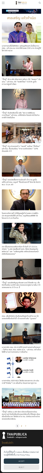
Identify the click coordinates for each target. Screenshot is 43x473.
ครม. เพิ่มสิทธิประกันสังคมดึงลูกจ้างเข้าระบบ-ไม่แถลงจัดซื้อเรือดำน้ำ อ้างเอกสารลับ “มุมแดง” (20, 317)
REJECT (21, 467)
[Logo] (21, 3)
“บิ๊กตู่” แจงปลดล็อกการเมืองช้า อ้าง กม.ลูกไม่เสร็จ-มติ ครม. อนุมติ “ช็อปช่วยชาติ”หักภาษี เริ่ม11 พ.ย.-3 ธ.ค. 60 (21, 182)
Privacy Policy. (25, 455)
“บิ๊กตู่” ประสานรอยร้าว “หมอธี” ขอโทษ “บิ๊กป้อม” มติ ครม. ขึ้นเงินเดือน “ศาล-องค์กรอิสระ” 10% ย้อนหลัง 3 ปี (21, 148)
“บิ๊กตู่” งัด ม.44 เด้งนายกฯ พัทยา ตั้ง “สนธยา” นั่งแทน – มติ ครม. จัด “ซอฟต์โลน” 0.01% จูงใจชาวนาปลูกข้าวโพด (21, 81)
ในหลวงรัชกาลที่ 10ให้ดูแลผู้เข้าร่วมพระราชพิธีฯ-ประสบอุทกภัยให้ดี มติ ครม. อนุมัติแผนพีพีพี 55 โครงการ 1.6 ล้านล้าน (20, 215)
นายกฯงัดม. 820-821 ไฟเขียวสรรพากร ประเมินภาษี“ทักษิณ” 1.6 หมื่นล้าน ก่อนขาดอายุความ (20, 381)
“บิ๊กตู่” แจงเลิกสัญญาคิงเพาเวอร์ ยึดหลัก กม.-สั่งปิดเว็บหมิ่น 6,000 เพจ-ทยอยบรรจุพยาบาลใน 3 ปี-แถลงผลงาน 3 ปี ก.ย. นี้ (21, 285)
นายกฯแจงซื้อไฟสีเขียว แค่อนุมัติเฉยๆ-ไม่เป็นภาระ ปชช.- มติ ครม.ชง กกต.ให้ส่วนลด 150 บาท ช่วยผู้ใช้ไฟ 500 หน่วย (21, 48)
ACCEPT (21, 461)
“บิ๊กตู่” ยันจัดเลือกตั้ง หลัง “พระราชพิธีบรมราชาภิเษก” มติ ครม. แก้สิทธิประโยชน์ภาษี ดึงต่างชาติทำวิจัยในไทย (20, 115)
